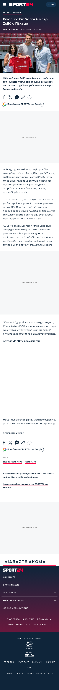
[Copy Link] (23, 97)
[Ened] (29, 655)
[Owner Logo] (29, 644)
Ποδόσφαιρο (30, 462)
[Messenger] (17, 97)
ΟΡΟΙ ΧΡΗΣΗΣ (15, 624)
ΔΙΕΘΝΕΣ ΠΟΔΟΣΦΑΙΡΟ (12, 462)
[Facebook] (4, 97)
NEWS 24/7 (23, 662)
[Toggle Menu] (4, 4)
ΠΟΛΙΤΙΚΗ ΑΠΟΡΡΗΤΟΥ (38, 624)
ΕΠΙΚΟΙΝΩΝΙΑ (44, 619)
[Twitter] (10, 97)
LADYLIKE (50, 662)
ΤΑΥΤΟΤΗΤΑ (13, 619)
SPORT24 (9, 662)
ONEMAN (37, 662)
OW (29, 667)
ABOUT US (28, 619)
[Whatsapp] (29, 97)
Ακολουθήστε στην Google (16, 474)
